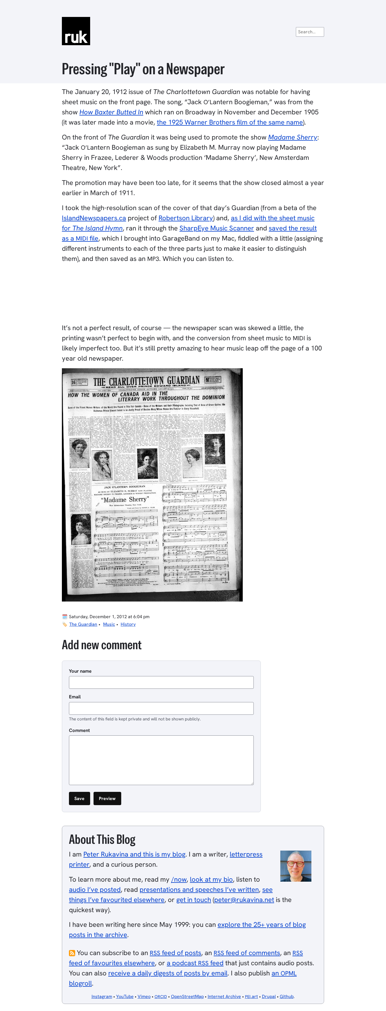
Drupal (269, 996)
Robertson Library (186, 217)
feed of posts (175, 952)
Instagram (102, 996)
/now (179, 879)
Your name (80, 671)
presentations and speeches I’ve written (199, 889)
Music (109, 624)
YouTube (125, 996)
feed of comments (247, 952)
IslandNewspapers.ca (94, 217)
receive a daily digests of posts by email (167, 973)
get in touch (193, 899)
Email (75, 697)
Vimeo (144, 996)
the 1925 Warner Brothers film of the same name (230, 122)
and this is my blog (134, 854)
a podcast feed (195, 962)
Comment (79, 730)
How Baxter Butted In (111, 112)
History (128, 624)
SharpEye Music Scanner (216, 228)
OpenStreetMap (187, 996)
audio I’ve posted (95, 889)
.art (251, 996)
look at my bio (211, 879)
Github (287, 996)
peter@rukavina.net (244, 899)
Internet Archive (224, 996)
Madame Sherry (292, 137)
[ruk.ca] (193, 31)
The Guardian (83, 624)
